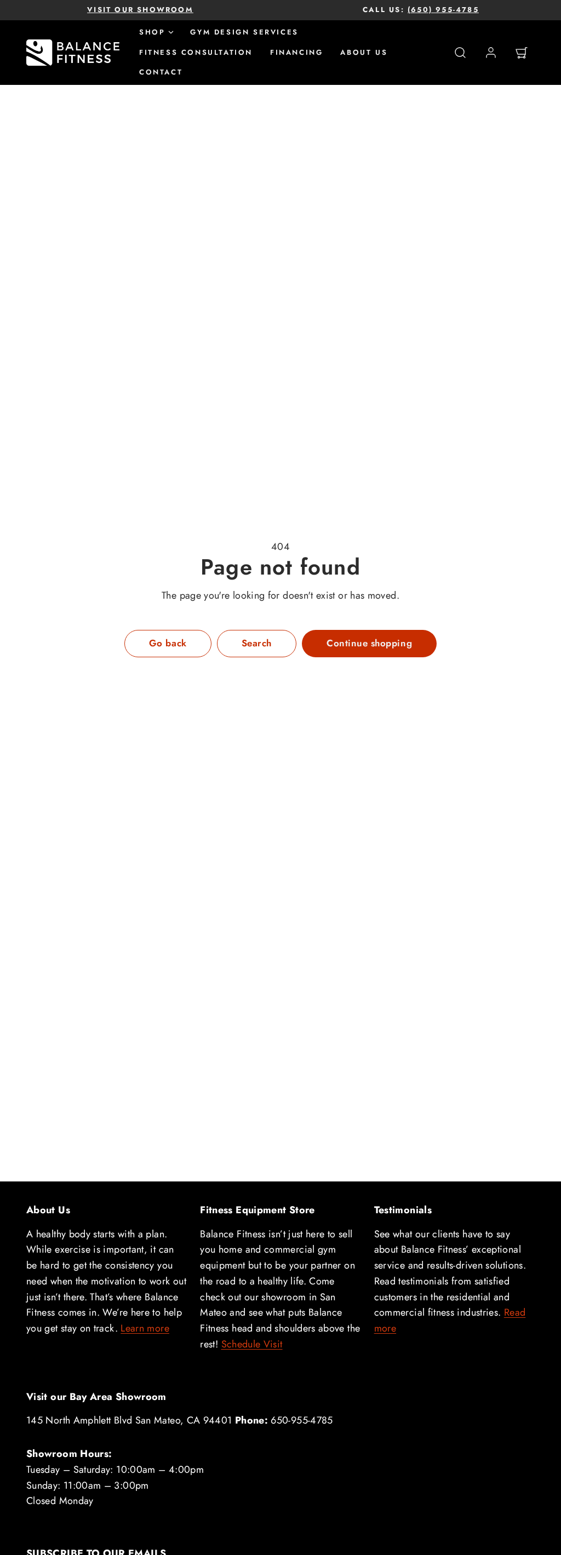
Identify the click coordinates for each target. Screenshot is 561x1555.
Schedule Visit (252, 1344)
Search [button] (257, 643)
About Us (363, 52)
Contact (160, 72)
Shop (152, 32)
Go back (168, 643)
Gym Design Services (244, 32)
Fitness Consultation (196, 52)
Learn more (145, 1328)
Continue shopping (369, 643)
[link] (491, 52)
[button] (460, 52)
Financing (296, 52)
